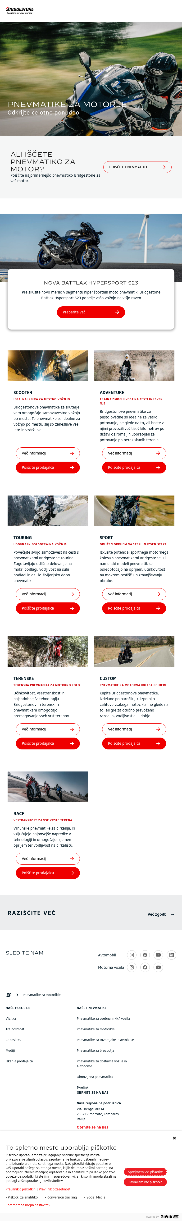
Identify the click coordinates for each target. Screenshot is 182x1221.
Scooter (23, 392)
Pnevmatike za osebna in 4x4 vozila (103, 1018)
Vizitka (11, 1018)
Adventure (112, 392)
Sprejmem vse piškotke (145, 1172)
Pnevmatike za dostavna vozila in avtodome (102, 1063)
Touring (23, 537)
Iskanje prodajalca (19, 1061)
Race (19, 813)
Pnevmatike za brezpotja (95, 1050)
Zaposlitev (13, 1040)
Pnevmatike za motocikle (96, 1029)
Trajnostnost (15, 1029)
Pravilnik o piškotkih (21, 1189)
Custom (108, 678)
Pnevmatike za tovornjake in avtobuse (105, 1040)
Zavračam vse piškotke (145, 1182)
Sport (106, 537)
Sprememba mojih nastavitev (28, 1205)
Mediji (10, 1050)
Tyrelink (82, 1087)
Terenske (24, 678)
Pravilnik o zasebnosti (55, 1189)
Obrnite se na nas (92, 1127)
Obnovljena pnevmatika (95, 1077)
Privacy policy (68, 1205)
